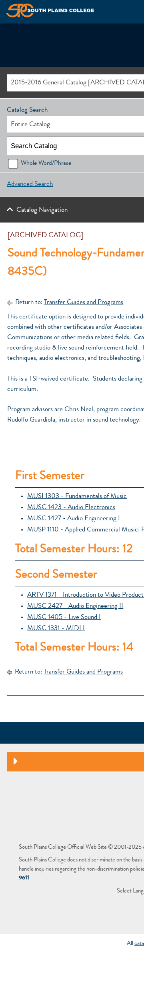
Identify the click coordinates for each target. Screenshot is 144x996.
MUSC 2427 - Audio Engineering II (75, 606)
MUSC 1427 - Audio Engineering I (73, 519)
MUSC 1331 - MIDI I (56, 628)
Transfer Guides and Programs (83, 302)
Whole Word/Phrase (46, 163)
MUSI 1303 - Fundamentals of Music (77, 496)
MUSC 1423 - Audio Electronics (71, 507)
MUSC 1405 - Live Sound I (64, 617)
